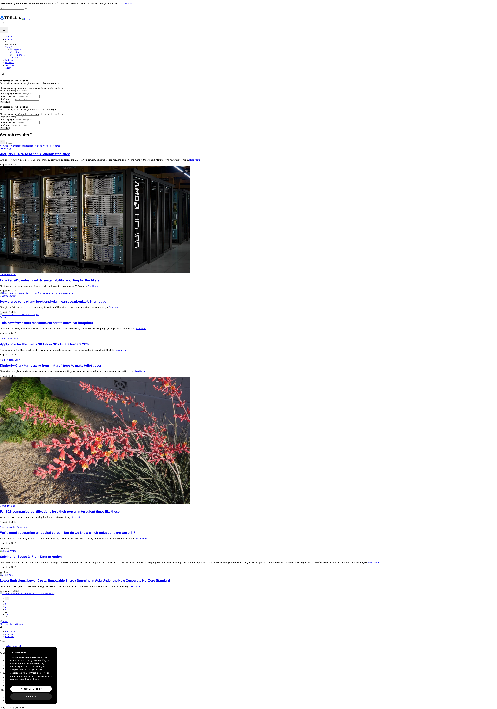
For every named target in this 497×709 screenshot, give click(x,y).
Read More (194, 160)
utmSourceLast (7, 99)
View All (9, 47)
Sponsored (22, 527)
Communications (8, 274)
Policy (3, 317)
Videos (38, 145)
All (1, 145)
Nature (3, 359)
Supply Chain (13, 359)
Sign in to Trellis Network (12, 624)
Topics (8, 36)
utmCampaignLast (9, 93)
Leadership (13, 338)
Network (9, 62)
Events (8, 39)
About (8, 67)
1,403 (7, 614)
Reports (56, 145)
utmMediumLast (8, 96)
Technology (5, 148)
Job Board (10, 65)
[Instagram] (4, 693)
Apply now (126, 3)
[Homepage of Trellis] (4, 621)
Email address (7, 90)
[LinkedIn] (1, 693)
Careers (4, 338)
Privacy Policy (32, 679)
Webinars (9, 60)
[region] (31, 675)
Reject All (31, 696)
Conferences (17, 145)
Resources (29, 145)
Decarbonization (8, 296)
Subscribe (5, 102)
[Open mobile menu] (4, 30)
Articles (7, 145)
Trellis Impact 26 (13, 646)
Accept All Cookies (31, 688)
